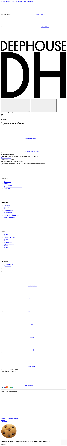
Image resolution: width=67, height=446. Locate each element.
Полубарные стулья (9, 237)
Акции (6, 247)
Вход (26, 40)
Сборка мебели (8, 212)
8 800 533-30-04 (45, 27)
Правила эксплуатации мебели (12, 214)
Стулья (6, 234)
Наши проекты (8, 185)
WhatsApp (31, 337)
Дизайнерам (29, 1)
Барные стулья (8, 236)
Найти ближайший (6, 158)
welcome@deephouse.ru (34, 350)
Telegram (30, 324)
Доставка (12, 1)
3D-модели (7, 188)
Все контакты (29, 385)
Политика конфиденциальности (10, 418)
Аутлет (6, 245)
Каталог (28, 111)
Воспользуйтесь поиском (32, 151)
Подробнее (4, 164)
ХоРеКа (6, 240)
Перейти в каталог (30, 138)
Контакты (23, 1)
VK (29, 299)
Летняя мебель (8, 242)
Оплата (18, 1)
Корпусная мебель (9, 244)
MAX (30, 311)
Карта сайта (4, 421)
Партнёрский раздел (9, 264)
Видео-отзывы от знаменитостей (13, 187)
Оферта (3, 420)
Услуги (8, 1)
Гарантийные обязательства (11, 215)
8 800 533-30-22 (40, 14)
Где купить (7, 205)
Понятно (3, 444)
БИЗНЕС (3, 1)
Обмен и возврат (8, 210)
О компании (7, 182)
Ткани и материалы (9, 217)
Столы (6, 239)
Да (2, 114)
